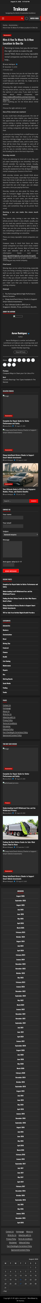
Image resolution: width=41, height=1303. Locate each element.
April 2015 (20, 1222)
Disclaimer (6, 726)
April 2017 (20, 1182)
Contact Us (7, 705)
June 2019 (20, 1100)
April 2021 (20, 1036)
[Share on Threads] (9, 365)
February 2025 (20, 932)
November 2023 (20, 968)
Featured (5, 648)
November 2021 (20, 1018)
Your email (7, 523)
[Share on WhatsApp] (24, 360)
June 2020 (20, 1059)
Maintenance (7, 665)
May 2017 (20, 1177)
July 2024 (21, 946)
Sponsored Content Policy (12, 735)
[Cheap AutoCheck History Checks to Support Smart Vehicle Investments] (20, 441)
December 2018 (20, 1118)
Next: (19, 379)
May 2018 (20, 1141)
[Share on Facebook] (10, 360)
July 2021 (20, 1027)
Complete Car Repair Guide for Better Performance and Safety (16, 422)
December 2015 (20, 1218)
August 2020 (20, 1050)
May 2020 (20, 1064)
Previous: (18, 372)
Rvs (4, 674)
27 (20, 1284)
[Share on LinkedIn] (19, 360)
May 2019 (20, 1105)
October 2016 (20, 1195)
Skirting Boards (8, 679)
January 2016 (20, 1213)
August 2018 (20, 1127)
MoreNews (31, 1298)
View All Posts (20, 352)
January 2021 (20, 1041)
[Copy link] (14, 365)
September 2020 (20, 1046)
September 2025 (20, 900)
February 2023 (20, 982)
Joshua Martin (8, 426)
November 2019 (20, 1077)
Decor (5, 639)
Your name (7, 514)
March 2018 (20, 1150)
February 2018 (20, 1154)
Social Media (7, 683)
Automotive (7, 35)
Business (5, 630)
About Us (6, 711)
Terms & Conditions (10, 723)
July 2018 (20, 1132)
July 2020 (20, 1055)
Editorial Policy (8, 729)
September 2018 (20, 1123)
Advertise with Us (9, 717)
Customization (7, 634)
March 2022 (20, 1005)
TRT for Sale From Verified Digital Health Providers (19, 612)
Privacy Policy (8, 720)
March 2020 (20, 1068)
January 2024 (20, 959)
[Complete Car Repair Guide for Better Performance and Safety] (20, 406)
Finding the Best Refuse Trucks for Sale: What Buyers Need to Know (19, 843)
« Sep (5, 1291)
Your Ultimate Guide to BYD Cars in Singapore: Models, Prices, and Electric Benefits (19, 490)
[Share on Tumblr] (4, 365)
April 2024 (20, 950)
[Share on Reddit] (33, 360)
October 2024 (20, 937)
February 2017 (20, 1186)
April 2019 (20, 1109)
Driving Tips (6, 643)
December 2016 (20, 1191)
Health (5, 657)
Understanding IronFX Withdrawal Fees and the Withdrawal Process (19, 809)
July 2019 (20, 1095)
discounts (34, 166)
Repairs (5, 670)
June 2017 (20, 1173)
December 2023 (20, 964)
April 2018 (20, 1145)
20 (20, 1280)
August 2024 (20, 941)
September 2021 (20, 1023)
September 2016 (20, 1200)
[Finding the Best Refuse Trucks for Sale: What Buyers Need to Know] (20, 828)
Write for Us (7, 714)
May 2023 (21, 977)
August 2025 (20, 905)
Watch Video (34, 18)
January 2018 (20, 1159)
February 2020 (20, 1073)
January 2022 (20, 1009)
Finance (5, 652)
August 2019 (20, 1091)
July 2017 (20, 1168)
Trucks (5, 692)
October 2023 (20, 973)
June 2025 (20, 914)
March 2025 (20, 928)
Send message (11, 571)
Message (6, 540)
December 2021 (20, 1014)
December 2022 (20, 991)
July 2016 (20, 1204)
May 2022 (21, 1000)
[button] (3, 18)
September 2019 (20, 1086)
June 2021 (20, 1032)
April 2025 (20, 923)
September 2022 (20, 996)
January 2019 (20, 1114)
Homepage (7, 708)
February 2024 (20, 955)
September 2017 (20, 1164)
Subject (5, 531)
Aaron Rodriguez (10, 64)
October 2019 (20, 1082)
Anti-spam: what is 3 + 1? (12, 562)
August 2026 (20, 896)
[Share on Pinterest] (28, 360)
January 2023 (20, 987)
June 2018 (20, 1136)
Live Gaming (6, 661)
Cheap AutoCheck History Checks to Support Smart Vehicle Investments (18, 456)
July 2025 (21, 909)
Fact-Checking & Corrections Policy (15, 732)
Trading (5, 688)
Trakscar (20, 9)
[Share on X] (14, 360)
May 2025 (21, 918)
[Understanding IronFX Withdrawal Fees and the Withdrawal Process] (20, 793)
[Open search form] (22, 18)
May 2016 (20, 1209)
